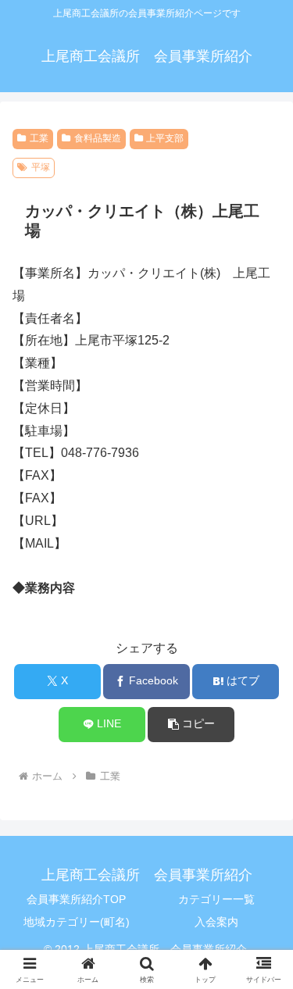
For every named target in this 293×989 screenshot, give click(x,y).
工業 (39, 138)
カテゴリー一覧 (216, 899)
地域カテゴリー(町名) (76, 922)
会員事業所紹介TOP (76, 899)
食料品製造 (97, 138)
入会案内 (216, 922)
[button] (191, 724)
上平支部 (165, 138)
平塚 (40, 167)
